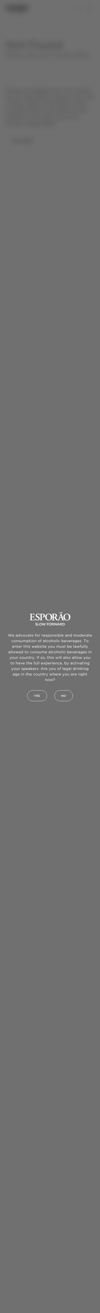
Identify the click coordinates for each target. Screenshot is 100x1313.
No (63, 696)
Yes (37, 696)
